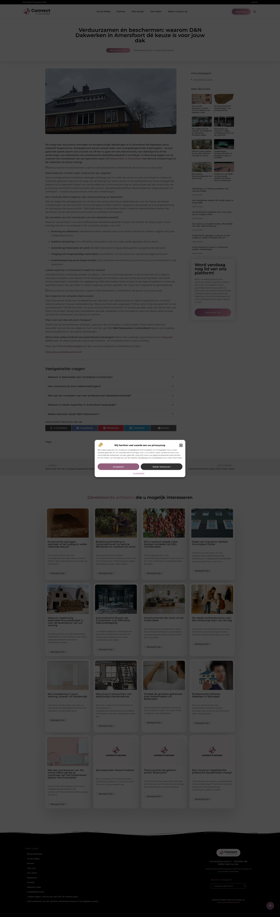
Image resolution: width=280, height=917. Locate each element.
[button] (181, 445)
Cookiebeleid (138, 473)
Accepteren (118, 467)
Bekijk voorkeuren (161, 467)
